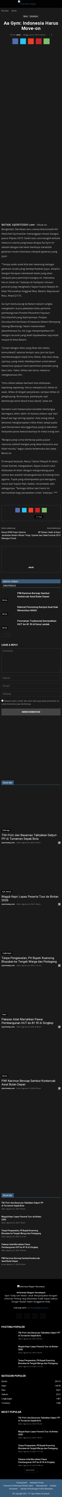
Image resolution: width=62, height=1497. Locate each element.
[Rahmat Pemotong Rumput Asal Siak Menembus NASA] (8, 610)
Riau (3, 1390)
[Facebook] (19, 1316)
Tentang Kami (21, 1482)
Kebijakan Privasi (37, 1482)
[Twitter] (35, 1316)
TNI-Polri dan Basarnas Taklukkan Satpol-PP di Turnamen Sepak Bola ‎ (29, 836)
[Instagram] (27, 1316)
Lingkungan (7, 953)
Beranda (5, 11)
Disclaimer (13, 1488)
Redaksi (53, 1485)
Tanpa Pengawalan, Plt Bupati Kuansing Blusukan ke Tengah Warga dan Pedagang (29, 959)
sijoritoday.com (8, 842)
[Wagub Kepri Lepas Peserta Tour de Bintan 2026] (31, 871)
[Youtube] (43, 1316)
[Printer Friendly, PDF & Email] (9, 500)
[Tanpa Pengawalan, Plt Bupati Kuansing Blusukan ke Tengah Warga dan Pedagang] (31, 932)
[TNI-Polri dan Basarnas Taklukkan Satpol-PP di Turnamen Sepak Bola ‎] (31, 810)
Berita (26, 16)
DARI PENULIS (9, 586)
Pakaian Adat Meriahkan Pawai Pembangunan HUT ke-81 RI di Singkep (27, 1021)
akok (18, 35)
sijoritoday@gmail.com (38, 1307)
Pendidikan (34, 16)
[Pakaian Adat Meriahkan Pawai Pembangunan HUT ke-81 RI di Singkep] (31, 994)
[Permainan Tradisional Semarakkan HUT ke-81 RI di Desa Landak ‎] (8, 624)
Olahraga (6, 830)
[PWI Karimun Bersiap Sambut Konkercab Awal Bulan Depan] (8, 597)
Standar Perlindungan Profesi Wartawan (36, 1488)
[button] (58, 4)
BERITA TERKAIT (10, 581)
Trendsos (5, 1403)
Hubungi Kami (41, 1485)
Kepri (4, 1014)
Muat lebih (30, 1470)
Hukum (4, 1394)
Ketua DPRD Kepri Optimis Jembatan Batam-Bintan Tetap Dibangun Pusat (15, 535)
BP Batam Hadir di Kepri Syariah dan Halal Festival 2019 (46, 534)
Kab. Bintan (6, 892)
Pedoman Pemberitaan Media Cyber (18, 1485)
